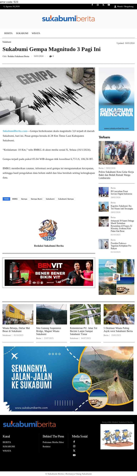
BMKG (14, 199)
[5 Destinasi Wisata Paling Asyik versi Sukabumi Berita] (119, 314)
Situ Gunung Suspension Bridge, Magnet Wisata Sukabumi (48, 331)
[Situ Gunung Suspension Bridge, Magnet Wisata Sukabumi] (51, 314)
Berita (101, 168)
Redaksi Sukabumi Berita (18, 56)
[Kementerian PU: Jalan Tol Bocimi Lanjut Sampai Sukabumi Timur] (85, 314)
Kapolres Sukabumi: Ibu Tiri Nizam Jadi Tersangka (122, 207)
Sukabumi (6, 42)
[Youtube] (109, 6)
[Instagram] (97, 6)
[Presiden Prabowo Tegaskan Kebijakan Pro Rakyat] (104, 244)
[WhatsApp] (61, 208)
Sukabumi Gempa (66, 199)
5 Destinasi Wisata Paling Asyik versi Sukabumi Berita (118, 330)
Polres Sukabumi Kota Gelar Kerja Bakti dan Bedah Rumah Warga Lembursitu (116, 175)
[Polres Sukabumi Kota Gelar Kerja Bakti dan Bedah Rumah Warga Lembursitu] (116, 153)
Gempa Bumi (36, 199)
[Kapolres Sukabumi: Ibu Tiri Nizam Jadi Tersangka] (104, 207)
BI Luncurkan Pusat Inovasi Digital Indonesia (121, 192)
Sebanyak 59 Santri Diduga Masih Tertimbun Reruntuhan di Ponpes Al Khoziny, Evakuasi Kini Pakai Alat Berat (122, 226)
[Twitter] (103, 6)
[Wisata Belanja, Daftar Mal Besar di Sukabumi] (17, 314)
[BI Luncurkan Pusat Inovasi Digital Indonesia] (104, 192)
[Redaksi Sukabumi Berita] (49, 230)
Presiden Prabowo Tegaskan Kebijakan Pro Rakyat (121, 246)
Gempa (24, 199)
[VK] (53, 208)
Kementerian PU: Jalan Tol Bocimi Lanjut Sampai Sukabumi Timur (83, 331)
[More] (131, 57)
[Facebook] (92, 6)
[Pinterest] (122, 57)
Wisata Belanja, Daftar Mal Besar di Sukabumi (16, 330)
